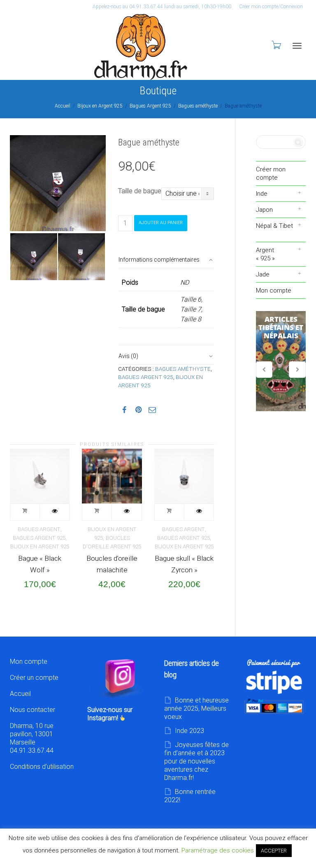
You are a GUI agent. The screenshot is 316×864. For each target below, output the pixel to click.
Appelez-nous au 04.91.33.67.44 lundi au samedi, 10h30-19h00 (162, 6)
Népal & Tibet (274, 225)
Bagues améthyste (198, 106)
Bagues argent (39, 529)
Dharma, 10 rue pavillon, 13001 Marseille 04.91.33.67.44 (31, 738)
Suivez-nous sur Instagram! (109, 714)
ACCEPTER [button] (274, 851)
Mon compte (273, 290)
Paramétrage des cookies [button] (217, 850)
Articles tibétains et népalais (281, 361)
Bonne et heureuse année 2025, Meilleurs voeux (196, 708)
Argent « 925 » (265, 254)
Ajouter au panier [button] (25, 512)
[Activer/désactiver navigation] (297, 46)
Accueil (62, 106)
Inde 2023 (189, 731)
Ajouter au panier (161, 222)
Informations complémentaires (159, 259)
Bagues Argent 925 (150, 106)
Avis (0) (128, 356)
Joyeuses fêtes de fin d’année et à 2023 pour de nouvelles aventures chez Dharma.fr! (196, 761)
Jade (263, 274)
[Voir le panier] (276, 45)
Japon (264, 209)
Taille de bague (139, 191)
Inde (261, 193)
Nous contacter (32, 710)
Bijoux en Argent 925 (100, 106)
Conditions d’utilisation (42, 766)
